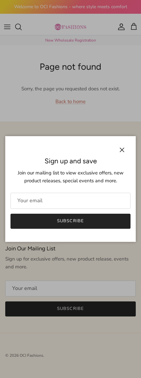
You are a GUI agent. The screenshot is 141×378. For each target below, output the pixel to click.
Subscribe (70, 221)
